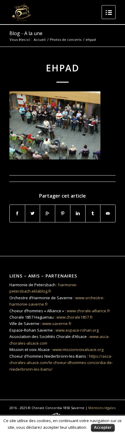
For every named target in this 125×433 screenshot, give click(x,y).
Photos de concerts (65, 39)
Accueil (40, 39)
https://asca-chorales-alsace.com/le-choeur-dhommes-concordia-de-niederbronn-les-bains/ (61, 362)
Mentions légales (102, 407)
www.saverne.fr (57, 323)
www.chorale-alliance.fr (88, 310)
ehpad (62, 68)
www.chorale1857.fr (74, 317)
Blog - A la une (25, 33)
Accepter (103, 427)
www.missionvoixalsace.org (77, 349)
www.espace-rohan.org (77, 330)
